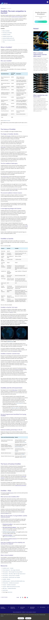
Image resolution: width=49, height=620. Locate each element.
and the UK (12, 38)
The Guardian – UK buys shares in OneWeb (11, 575)
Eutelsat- (4, 38)
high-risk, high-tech (15, 407)
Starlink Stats (5, 590)
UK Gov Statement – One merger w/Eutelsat (11, 570)
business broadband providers (21, 369)
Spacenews (10, 592)
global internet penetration (20, 485)
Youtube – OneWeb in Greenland (9, 584)
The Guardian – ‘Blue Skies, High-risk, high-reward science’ (14, 573)
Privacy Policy (36, 614)
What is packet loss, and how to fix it (40, 96)
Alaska (20, 351)
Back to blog (4, 597)
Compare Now (41, 21)
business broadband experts (8, 492)
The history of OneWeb (7, 32)
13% (10, 190)
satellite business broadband (17, 16)
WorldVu (9, 136)
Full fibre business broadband (9, 532)
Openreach (5, 530)
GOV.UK (24, 442)
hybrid (26, 225)
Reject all (28, 618)
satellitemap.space (10, 341)
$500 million (3, 147)
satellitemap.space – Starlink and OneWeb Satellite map (14, 581)
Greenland (15, 351)
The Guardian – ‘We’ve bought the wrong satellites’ (12, 571)
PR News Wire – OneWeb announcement (11, 582)
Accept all (21, 618)
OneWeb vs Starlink (6, 34)
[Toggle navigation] (48, 2)
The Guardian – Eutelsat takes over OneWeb (11, 577)
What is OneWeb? (6, 30)
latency (10, 317)
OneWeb (8, 38)
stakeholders (3, 558)
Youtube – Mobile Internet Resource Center (11, 586)
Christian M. (3, 8)
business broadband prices (10, 536)
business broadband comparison (10, 538)
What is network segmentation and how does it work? (40, 54)
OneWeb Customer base (7, 36)
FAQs (4, 41)
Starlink (7, 15)
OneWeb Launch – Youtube (8, 568)
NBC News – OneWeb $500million (9, 588)
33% (16, 189)
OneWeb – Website (6, 579)
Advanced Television (19, 446)
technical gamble (19, 403)
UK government (5, 176)
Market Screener (7, 120)
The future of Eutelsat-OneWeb (9, 40)
